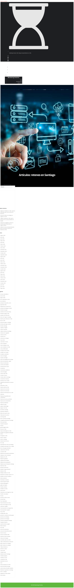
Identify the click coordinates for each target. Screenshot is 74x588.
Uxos (1, 562)
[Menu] (37, 76)
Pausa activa (2, 490)
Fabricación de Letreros (4, 415)
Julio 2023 (2, 284)
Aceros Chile (2, 295)
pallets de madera (3, 485)
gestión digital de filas (4, 427)
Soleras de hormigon (4, 538)
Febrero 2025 (2, 263)
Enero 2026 (2, 247)
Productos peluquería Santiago (6, 520)
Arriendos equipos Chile (4, 313)
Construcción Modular (4, 364)
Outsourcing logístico (4, 483)
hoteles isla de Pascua (4, 441)
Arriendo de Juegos (3, 310)
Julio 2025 (2, 258)
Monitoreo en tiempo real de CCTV (6, 474)
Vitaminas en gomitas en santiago (6, 569)
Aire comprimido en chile (5, 299)
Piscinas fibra (2, 499)
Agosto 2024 (2, 270)
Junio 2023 (2, 286)
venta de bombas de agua (5, 566)
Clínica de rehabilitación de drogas (6, 359)
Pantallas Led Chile (3, 488)
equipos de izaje (3, 404)
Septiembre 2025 (3, 254)
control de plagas (3, 371)
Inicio (67, 67)
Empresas (2, 394)
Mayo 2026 (2, 240)
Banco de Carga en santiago (5, 317)
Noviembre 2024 (3, 267)
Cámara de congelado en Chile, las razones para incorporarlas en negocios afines (6, 224)
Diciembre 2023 (3, 281)
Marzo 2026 (2, 244)
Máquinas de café (3, 456)
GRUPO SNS (66, 72)
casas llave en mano (4, 341)
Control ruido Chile (3, 373)
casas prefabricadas (4, 348)
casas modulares (3, 343)
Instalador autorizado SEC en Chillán (7, 446)
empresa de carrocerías (4, 390)
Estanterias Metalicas (4, 411)
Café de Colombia (3, 329)
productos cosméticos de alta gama (7, 515)
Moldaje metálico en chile (5, 472)
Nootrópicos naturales (4, 479)
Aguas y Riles (2, 297)
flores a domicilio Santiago (5, 418)
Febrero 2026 (2, 246)
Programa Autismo (3, 522)
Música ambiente (3, 478)
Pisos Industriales (3, 501)
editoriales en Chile (3, 385)
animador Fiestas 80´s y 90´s (6, 302)
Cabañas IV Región (3, 327)
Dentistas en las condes (4, 380)
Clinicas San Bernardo (4, 363)
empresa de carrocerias (4, 389)
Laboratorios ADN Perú (4, 449)
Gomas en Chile (3, 429)
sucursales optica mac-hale (5, 539)
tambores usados (3, 548)
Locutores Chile (3, 451)
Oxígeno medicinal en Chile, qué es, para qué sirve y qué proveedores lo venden (7, 219)
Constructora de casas (4, 366)
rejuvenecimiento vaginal (5, 524)
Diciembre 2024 (3, 265)
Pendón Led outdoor (4, 494)
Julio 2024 (2, 272)
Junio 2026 (2, 238)
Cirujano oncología (3, 357)
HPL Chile (2, 442)
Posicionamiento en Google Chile (6, 508)
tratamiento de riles (4, 561)
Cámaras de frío (3, 334)
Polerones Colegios (4, 506)
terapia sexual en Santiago (5, 554)
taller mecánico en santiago (5, 545)
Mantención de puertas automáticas (7, 453)
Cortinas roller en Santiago (5, 377)
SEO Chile (2, 527)
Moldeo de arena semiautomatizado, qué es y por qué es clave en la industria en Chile (7, 228)
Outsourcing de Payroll (4, 481)
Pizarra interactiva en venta (5, 502)
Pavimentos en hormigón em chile (6, 492)
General (1, 425)
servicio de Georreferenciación (6, 531)
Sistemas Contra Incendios (5, 536)
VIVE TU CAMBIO (3, 571)
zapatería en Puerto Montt (5, 573)
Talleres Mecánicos (4, 547)
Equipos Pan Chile (3, 407)
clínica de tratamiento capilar (5, 361)
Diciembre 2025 (3, 249)
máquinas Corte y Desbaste (5, 455)
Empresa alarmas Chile (4, 387)
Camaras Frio (2, 336)
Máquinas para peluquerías (5, 462)
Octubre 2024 (3, 269)
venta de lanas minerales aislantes (6, 568)
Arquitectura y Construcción (5, 306)
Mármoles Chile (3, 465)
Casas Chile (2, 340)
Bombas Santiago (3, 325)
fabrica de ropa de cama (4, 413)
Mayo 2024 (2, 274)
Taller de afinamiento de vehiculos (6, 541)
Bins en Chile (2, 320)
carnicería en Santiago (4, 338)
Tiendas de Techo (3, 557)
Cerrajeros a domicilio (4, 354)
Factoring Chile (3, 416)
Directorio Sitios (64, 69)
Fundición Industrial (4, 423)
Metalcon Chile (3, 471)
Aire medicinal (3, 301)
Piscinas (1, 495)
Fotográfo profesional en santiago (6, 420)
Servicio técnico (3, 532)
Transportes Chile (3, 559)
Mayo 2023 (2, 288)
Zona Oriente (2, 575)
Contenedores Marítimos (5, 370)
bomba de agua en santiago (5, 322)
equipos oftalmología (4, 406)
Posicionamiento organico (5, 509)
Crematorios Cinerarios (4, 378)
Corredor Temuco (3, 375)
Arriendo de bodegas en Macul (6, 308)
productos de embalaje (4, 516)
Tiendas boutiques (3, 555)
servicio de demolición (4, 529)
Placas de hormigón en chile (5, 504)
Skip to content (3, 1)
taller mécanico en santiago (5, 543)
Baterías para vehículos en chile (6, 318)
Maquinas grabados (4, 458)
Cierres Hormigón (3, 355)
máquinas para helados (4, 460)
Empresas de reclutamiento (5, 400)
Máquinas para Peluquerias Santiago (7, 464)
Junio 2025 (2, 260)
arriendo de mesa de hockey (5, 311)
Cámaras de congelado (4, 332)
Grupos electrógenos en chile (5, 430)
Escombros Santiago (4, 409)
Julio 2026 (2, 237)
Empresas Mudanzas (4, 402)
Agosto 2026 (2, 235)
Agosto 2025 (2, 256)
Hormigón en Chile (3, 435)
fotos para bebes (3, 422)
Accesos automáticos (4, 294)
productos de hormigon (4, 518)
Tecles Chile (2, 550)
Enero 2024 (2, 279)
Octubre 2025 (3, 253)
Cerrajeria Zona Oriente (4, 350)
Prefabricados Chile (4, 513)
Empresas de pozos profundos (6, 399)
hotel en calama (3, 437)
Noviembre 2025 (3, 251)
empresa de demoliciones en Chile (6, 392)
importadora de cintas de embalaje (6, 444)
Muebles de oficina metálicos (5, 476)
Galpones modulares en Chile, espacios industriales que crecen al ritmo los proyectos (7, 212)
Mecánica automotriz (4, 467)
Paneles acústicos (3, 486)
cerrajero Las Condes (4, 352)
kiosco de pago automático (5, 448)
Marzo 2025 (2, 261)
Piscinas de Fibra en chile (5, 497)
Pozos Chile (2, 511)
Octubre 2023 (3, 283)
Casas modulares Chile (4, 345)
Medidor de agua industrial (5, 469)
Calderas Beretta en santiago (5, 331)
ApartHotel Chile (3, 304)
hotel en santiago (3, 439)
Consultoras (2, 368)
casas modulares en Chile (5, 347)
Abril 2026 (2, 242)
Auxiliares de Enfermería (4, 315)
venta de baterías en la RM (5, 564)
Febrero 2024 (2, 277)
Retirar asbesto (3, 525)
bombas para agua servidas (5, 324)
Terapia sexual (3, 552)
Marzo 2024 (2, 276)
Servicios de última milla (4, 534)
